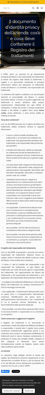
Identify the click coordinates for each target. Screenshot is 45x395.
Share (6, 371)
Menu (42, 8)
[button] (33, 8)
